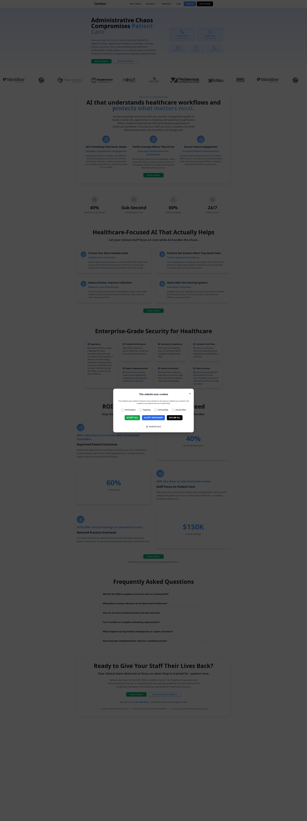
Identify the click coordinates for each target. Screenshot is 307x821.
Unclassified (180, 410)
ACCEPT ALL (132, 418)
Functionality (163, 410)
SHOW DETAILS (153, 426)
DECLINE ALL (174, 418)
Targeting (147, 410)
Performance (130, 410)
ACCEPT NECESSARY (153, 418)
